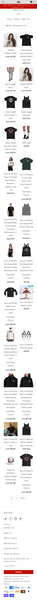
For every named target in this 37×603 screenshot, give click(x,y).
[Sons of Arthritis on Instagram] (16, 519)
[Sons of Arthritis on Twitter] (6, 519)
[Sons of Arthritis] (18, 2)
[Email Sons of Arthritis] (21, 519)
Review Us (7, 524)
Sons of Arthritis (14, 576)
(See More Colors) (26, 193)
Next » (23, 498)
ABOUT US (8, 533)
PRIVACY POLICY (10, 538)
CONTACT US (9, 528)
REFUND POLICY (10, 543)
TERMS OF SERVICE (11, 554)
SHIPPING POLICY (11, 549)
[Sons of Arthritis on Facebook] (11, 519)
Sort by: (9, 25)
